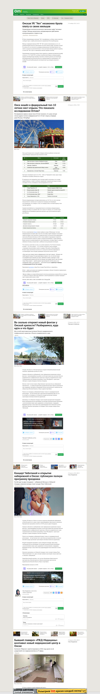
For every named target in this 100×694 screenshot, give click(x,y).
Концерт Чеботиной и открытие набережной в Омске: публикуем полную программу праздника (33, 423)
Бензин (42, 18)
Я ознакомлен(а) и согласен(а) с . (32, 87)
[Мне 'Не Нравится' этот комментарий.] (58, 619)
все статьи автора (26, 439)
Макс (53, 72)
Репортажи (28, 14)
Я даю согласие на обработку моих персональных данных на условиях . (36, 86)
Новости (16, 14)
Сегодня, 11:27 (25, 625)
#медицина (17, 653)
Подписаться (59, 67)
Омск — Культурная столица (67, 18)
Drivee (35, 232)
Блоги (42, 14)
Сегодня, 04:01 (25, 618)
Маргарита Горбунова (73, 324)
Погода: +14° (75, 11)
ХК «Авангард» (55, 18)
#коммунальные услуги (33, 35)
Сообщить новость (29, 72)
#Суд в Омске (25, 35)
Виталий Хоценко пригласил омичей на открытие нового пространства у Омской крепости (34, 577)
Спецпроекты (36, 14)
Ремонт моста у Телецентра (33, 18)
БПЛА (48, 18)
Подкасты (22, 14)
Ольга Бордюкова (72, 475)
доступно (31, 267)
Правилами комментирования (37, 87)
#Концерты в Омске (18, 486)
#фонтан (16, 335)
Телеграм (60, 72)
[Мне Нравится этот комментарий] (56, 619)
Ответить (62, 619)
